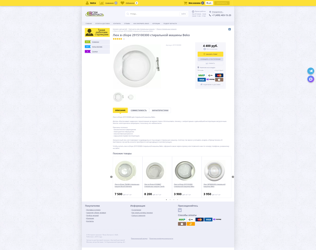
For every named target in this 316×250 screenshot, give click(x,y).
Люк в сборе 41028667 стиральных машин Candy (154, 185)
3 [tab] (174, 199)
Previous (111, 177)
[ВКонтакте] (229, 29)
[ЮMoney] (210, 80)
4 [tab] (177, 199)
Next (233, 177)
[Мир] (202, 75)
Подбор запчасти (170, 23)
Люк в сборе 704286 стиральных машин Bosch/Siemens (127, 185)
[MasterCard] (219, 75)
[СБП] (210, 75)
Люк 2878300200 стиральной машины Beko (214, 185)
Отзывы (127, 23)
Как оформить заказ (141, 23)
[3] (117, 39)
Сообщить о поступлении (210, 59)
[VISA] (202, 80)
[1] (114, 39)
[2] (116, 39)
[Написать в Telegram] (310, 71)
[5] (121, 39)
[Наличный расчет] (219, 80)
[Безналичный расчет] (191, 224)
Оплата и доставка (102, 23)
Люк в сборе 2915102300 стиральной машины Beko (184, 185)
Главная (89, 23)
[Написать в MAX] (310, 79)
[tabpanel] (127, 177)
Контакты (117, 23)
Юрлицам (156, 23)
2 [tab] (170, 199)
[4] (119, 39)
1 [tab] (166, 199)
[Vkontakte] (180, 210)
